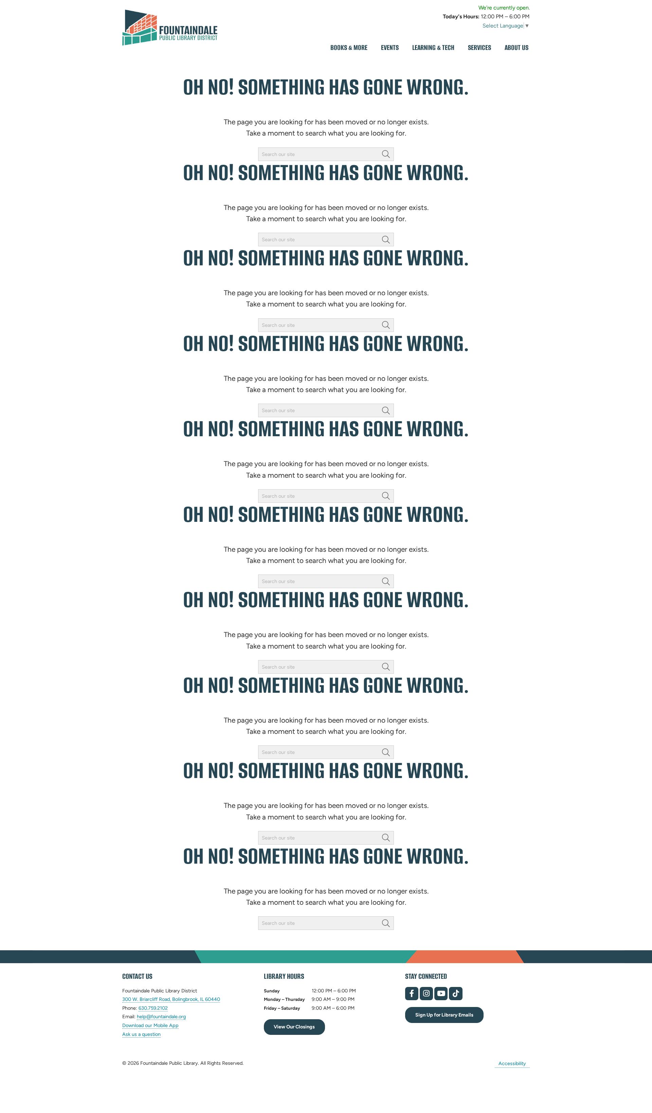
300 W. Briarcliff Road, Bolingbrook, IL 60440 (171, 999)
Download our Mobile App (150, 1025)
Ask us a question (141, 1034)
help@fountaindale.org (161, 1016)
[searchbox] (326, 154)
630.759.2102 (153, 1008)
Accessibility (512, 1063)
